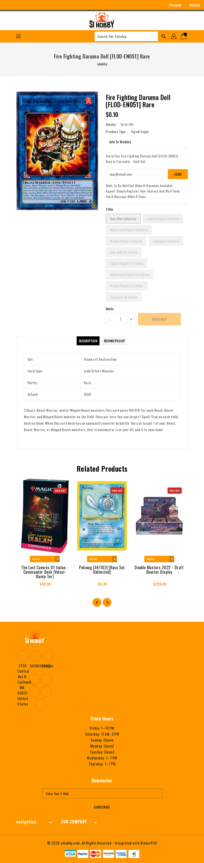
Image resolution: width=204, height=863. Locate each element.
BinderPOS (149, 843)
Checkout (175, 4)
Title (109, 209)
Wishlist (195, 4)
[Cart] (184, 36)
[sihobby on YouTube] (26, 5)
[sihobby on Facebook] (8, 5)
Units (110, 308)
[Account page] (174, 36)
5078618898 (35, 665)
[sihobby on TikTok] (45, 5)
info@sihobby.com (47, 665)
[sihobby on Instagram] (17, 5)
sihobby (102, 63)
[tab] (88, 340)
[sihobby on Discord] (35, 5)
